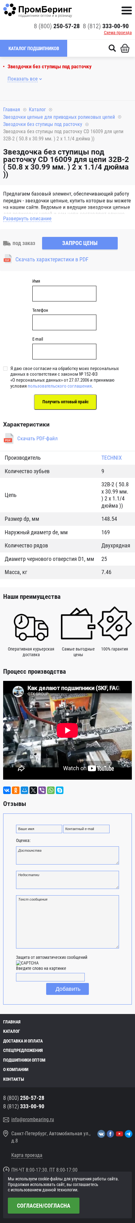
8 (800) (57, 26)
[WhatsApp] (51, 790)
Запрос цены (80, 243)
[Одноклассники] (15, 790)
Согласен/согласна (43, 1205)
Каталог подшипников (33, 48)
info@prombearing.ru (32, 1119)
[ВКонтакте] (7, 790)
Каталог (37, 109)
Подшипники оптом (24, 1060)
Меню (127, 10)
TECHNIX (111, 457)
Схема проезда (118, 32)
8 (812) (106, 26)
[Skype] (59, 790)
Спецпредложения (23, 1050)
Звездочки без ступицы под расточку (50, 67)
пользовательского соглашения (60, 386)
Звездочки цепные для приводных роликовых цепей (59, 117)
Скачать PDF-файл (37, 438)
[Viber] (42, 790)
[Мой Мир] (24, 790)
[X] (33, 790)
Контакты (13, 1079)
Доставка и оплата (23, 1040)
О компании (15, 1069)
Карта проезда (26, 1155)
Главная (11, 109)
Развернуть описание (27, 218)
